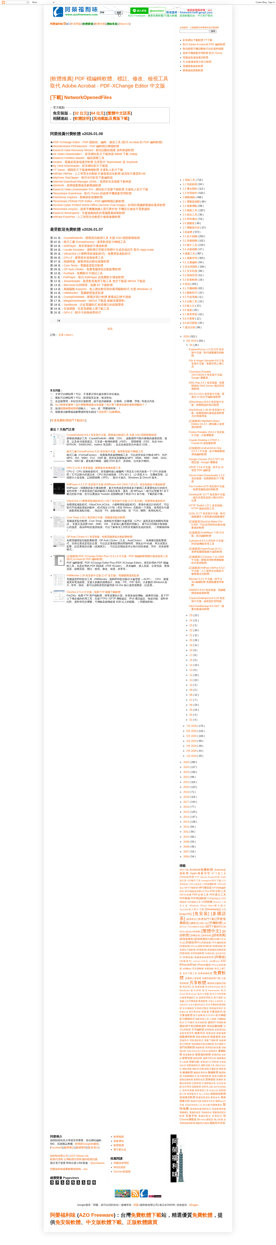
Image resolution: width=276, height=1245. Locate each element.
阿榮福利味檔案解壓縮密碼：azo (69, 1169)
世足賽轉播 (198, 968)
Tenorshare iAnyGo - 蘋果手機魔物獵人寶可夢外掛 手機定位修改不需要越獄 (101, 209)
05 (191, 710)
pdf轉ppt (187, 968)
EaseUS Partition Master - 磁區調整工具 (78, 158)
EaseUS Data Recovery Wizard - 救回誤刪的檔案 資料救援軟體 (93, 150)
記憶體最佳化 (209, 1083)
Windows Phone (198, 905)
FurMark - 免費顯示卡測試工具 (83, 273)
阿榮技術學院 (121, 1163)
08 (191, 695)
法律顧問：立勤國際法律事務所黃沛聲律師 (199, 27)
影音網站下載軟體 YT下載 (197, 40)
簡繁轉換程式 (193, 1065)
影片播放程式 (214, 1011)
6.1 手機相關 (190, 288)
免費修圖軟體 (205, 973)
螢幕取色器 (199, 1079)
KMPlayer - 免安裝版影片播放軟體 (85, 245)
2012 (186, 826)
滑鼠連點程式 (196, 1040)
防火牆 (206, 1105)
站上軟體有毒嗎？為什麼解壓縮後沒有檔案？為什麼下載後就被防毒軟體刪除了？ (101, 404)
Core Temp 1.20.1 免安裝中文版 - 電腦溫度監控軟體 (96, 517)
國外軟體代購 (89, 1159)
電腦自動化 (204, 1116)
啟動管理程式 (206, 997)
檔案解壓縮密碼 (69, 408)
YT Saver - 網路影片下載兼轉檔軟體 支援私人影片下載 (88, 169)
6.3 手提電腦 (190, 297)
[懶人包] (204, 923)
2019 (186, 792)
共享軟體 (197, 982)
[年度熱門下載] (206, 919)
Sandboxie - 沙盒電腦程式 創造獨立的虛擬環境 (94, 304)
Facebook (56, 1147)
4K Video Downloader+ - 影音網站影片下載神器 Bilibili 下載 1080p (95, 154)
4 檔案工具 (189, 253)
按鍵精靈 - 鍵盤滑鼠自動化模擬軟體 (86, 261)
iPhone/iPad (188, 964)
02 (191, 714)
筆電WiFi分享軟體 (209, 1062)
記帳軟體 (196, 1083)
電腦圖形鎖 (206, 1112)
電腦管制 (191, 1115)
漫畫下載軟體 (211, 1040)
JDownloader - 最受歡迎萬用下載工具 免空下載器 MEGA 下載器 (104, 281)
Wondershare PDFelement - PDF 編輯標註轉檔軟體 (86, 146)
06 (191, 705)
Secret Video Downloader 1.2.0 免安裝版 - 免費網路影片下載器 (206, 478)
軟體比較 (214, 1090)
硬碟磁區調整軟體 (193, 70)
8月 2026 (191, 340)
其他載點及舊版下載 (110, 118)
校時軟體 (209, 1029)
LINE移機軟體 (209, 884)
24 (191, 620)
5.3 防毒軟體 (190, 279)
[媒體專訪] (191, 919)
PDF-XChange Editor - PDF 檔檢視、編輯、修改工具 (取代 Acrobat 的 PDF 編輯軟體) (107, 142)
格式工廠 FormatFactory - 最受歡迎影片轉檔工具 (95, 241)
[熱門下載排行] (213, 926)
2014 (186, 816)
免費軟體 (202, 1215)
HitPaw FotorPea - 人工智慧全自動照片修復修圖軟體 (86, 216)
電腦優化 (184, 1112)
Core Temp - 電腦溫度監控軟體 (83, 265)
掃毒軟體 (221, 1022)
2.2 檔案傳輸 (190, 206)
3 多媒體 (188, 232)
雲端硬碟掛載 (219, 1109)
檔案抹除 (211, 1033)
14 (191, 665)
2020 (186, 787)
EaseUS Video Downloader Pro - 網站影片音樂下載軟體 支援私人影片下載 (100, 189)
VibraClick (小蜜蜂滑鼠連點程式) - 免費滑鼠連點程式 (97, 253)
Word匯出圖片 (217, 905)
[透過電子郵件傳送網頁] (58, 320)
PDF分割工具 (218, 891)
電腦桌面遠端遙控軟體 (195, 57)
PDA (207, 891)
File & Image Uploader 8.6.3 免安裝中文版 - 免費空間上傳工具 (206, 363)
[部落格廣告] (187, 939)
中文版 (93, 1222)
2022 (186, 777)
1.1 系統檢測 (190, 184)
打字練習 (189, 1022)
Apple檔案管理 (200, 873)
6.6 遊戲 (188, 310)
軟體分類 (100, 23)
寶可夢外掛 (195, 1011)
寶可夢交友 (120, 1149)
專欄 (203, 1011)
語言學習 (186, 1086)
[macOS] (186, 914)
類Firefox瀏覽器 (205, 1119)
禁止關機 (184, 1062)
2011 (186, 831)
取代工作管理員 (218, 994)
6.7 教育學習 (190, 314)
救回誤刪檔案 (215, 1026)
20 (191, 640)
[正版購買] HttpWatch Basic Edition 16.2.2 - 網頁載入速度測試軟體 (206, 424)
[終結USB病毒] (193, 931)
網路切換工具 (208, 1065)
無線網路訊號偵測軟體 (203, 1044)
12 (191, 675)
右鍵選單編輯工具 (189, 997)
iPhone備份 (204, 964)
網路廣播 (187, 1069)
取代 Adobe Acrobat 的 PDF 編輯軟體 (204, 44)
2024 (186, 767)
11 (191, 680)
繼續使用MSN (200, 1072)
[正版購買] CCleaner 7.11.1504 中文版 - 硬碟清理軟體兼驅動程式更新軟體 (206, 559)
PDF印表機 (186, 894)
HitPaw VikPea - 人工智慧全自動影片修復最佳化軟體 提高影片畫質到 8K (99, 173)
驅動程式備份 (202, 1123)
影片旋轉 (198, 1015)
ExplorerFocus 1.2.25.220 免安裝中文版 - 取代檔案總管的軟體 (206, 352)
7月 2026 (191, 726)
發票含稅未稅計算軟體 (197, 1051)
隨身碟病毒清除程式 (200, 1109)
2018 (186, 797)
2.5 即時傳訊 (190, 219)
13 (191, 670)
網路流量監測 (211, 1069)
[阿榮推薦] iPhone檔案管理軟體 (196, 946)
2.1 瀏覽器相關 (191, 201)
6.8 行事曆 (189, 318)
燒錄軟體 (199, 1047)
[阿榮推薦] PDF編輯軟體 (213, 942)
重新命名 (215, 1097)
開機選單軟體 (208, 1101)
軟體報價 (119, 1145)
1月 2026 (191, 756)
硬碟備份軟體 (203, 1054)
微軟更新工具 (202, 1019)
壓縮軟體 (202, 1001)
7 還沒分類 (189, 327)
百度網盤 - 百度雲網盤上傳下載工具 (86, 308)
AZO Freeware (96, 1215)
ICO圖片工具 (194, 880)
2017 (186, 802)
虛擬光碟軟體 (219, 1076)
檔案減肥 (221, 1033)
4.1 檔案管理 (190, 258)
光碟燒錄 (209, 968)
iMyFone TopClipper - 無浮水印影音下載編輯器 (83, 177)
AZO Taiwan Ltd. (79, 1155)
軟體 (76, 1222)
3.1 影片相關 (190, 236)
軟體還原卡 (192, 1094)
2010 (186, 836)
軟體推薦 (119, 1136)
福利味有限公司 (59, 1155)
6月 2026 (191, 731)
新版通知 (119, 1141)
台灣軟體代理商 (72, 1159)
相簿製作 (212, 1051)
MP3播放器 (205, 887)
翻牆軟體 (213, 1072)
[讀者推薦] (219, 935)
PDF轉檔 (185, 898)
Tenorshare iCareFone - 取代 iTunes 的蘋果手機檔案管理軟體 (92, 193)
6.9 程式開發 (190, 323)
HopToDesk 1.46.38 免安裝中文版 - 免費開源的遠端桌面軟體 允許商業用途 (207, 412)
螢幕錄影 (210, 1079)
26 (191, 345)
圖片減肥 (218, 997)
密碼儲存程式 (216, 1008)
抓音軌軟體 (201, 1022)
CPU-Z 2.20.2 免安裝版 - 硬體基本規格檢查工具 (94, 467)
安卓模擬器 (188, 1008)
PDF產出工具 (218, 894)
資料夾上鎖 (207, 1086)
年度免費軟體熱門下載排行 (68, 420)
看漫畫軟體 (188, 1054)
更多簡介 (93, 1147)
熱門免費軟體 (187, 1047)
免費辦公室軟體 (193, 978)
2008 (186, 846)
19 (191, 645)
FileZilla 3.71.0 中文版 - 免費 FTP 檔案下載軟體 (94, 592)
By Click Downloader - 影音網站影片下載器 (80, 165)
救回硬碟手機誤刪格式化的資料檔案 (203, 48)
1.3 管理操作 (190, 193)
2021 (186, 782)
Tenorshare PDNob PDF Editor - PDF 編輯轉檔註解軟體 (88, 201)
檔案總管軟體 (187, 1036)
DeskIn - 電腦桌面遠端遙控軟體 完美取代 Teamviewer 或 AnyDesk (95, 162)
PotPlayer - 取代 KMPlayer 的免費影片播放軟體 (93, 277)
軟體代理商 (56, 1159)
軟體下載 (111, 1222)
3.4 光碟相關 (190, 249)
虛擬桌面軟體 (186, 1079)
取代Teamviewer (211, 990)
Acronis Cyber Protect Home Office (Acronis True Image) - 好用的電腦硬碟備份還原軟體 (109, 205)
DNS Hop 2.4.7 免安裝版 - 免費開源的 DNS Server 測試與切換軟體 (206, 385)
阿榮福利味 (63, 1215)
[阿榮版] (220, 957)
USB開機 (207, 901)
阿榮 (136, 1205)
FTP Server (201, 877)
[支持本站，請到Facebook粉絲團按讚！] (68, 23)
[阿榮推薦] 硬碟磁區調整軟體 (211, 949)
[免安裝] (201, 913)
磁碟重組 (221, 1058)
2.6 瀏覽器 (189, 223)
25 (191, 615)
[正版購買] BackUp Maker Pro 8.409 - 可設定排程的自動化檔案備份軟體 (207, 524)
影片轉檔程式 (187, 1018)
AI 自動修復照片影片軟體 (197, 61)
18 (191, 650)
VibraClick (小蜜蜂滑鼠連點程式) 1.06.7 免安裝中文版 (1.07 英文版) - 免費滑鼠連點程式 (116, 500)
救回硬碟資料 (198, 1026)
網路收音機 (198, 1069)
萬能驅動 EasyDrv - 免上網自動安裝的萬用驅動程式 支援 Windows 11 (108, 289)
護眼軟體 (196, 1086)
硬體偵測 (187, 1058)
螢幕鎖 (219, 1079)
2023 (186, 772)
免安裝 (63, 1222)
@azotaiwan (97, 1163)
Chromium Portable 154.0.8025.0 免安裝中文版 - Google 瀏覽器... (206, 374)
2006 (186, 856)
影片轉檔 (220, 1015)
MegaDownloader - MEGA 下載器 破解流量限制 (94, 300)
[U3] (224, 909)
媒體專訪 (69, 1147)
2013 (186, 821)
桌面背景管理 (187, 1033)
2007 (186, 851)
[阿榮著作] (186, 961)
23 (191, 625)
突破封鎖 (194, 1061)
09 (191, 690)
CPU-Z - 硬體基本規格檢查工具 (84, 257)
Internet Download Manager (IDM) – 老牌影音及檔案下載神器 (92, 181)
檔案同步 (200, 1033)
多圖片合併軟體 (215, 1001)
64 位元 (97, 113)
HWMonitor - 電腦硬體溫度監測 (83, 292)
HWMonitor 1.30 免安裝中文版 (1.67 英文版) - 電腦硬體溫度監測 (103, 575)
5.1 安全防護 (190, 271)
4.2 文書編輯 (190, 262)
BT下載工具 (219, 873)
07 (191, 700)
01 (191, 719)
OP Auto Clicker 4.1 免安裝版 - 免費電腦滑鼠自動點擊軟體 (99, 536)
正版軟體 (137, 1222)
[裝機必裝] (195, 935)
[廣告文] (194, 923)
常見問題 (76, 23)
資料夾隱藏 (188, 1090)
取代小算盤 (203, 994)
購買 (152, 1222)
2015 (186, 812)
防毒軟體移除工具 (193, 1105)
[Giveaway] (213, 909)
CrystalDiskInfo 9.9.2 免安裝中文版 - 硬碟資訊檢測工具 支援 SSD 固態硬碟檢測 (111, 434)
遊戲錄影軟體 (218, 1093)
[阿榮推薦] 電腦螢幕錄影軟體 (198, 957)
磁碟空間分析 (209, 1058)
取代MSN (196, 990)
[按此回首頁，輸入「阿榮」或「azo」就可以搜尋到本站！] (178, 1181)
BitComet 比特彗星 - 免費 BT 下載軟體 (88, 285)
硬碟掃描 (216, 1054)
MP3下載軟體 (191, 887)
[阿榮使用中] (193, 942)
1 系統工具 (189, 180)
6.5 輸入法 (189, 305)
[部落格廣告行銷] (203, 939)
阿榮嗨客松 (216, 1105)
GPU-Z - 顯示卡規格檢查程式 (82, 312)
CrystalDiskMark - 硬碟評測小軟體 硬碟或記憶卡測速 (97, 296)
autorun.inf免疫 (201, 961)
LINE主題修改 (195, 884)
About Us (124, 23)
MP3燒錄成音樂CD (194, 891)
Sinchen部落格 (122, 1171)
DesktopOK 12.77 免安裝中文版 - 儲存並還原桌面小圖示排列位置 (207, 497)
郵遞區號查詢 (203, 1097)
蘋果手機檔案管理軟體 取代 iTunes (202, 53)
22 (191, 630)
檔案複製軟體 (203, 1037)
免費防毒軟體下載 (211, 978)
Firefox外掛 (214, 877)
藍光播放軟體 (204, 1076)
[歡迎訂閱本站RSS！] (65, 23)
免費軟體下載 (146, 1215)
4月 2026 (191, 741)
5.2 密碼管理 (190, 275)
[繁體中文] (211, 931)
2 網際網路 (189, 197)
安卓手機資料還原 (196, 1004)
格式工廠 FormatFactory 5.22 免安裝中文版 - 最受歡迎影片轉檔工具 (105, 451)
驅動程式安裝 (217, 1123)
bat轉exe (215, 961)
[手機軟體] (215, 923)
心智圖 (213, 1019)
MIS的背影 (120, 1167)
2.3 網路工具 (190, 210)
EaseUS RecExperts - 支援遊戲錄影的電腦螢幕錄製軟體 (89, 213)
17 (191, 655)
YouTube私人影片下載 (192, 909)
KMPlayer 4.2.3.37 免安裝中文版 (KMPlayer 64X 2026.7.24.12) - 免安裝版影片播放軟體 (116, 484)
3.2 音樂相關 (190, 240)
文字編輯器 (198, 1029)
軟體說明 (82, 118)
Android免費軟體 (201, 869)
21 (191, 635)
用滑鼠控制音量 (213, 1047)
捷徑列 (212, 1022)
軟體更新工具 (202, 1090)
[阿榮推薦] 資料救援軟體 (192, 953)
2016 (186, 806)
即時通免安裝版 (213, 987)
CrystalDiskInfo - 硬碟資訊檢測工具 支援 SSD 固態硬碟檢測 (102, 237)
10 (191, 685)
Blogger (193, 1205)
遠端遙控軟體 (187, 1097)
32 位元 (80, 113)
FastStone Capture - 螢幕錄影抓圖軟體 (78, 197)
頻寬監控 (217, 1116)
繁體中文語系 (119, 113)
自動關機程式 (189, 1076)
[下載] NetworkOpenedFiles (81, 97)
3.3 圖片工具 (190, 245)
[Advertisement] (110, 48)
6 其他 (187, 284)
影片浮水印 (209, 1015)
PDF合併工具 (200, 894)
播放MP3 (185, 1026)
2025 (186, 762)
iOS (223, 960)
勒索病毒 (199, 986)
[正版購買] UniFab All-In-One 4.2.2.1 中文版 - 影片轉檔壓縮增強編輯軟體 (207, 451)
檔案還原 (215, 1036)
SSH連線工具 (194, 902)
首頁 (110, 328)
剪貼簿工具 (188, 986)
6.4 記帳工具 (190, 301)
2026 (186, 336)
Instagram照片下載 (211, 880)
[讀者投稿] (206, 935)
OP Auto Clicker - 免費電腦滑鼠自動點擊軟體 (92, 269)
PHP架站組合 (214, 898)
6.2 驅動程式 (190, 292)
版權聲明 (81, 1147)
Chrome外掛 (187, 877)
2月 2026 (191, 750)
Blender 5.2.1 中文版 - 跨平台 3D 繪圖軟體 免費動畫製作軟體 (206, 582)
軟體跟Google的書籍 (87, 1143)
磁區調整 (197, 1058)
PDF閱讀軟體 (198, 898)
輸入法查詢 (204, 1094)
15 (191, 660)
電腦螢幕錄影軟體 (193, 66)
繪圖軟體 (187, 1072)
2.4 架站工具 (190, 214)
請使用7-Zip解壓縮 (109, 412)
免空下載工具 (190, 973)
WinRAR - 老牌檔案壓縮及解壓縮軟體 (77, 185)
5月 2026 (191, 736)
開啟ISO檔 (196, 1101)
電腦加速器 (195, 1112)
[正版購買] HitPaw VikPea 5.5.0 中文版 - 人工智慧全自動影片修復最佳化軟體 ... (207, 570)
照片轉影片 (220, 1044)
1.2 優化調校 (190, 188)
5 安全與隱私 (190, 266)
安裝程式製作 (201, 1008)
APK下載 (184, 870)
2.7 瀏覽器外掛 (191, 227)
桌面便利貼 (220, 1029)
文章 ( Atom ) (65, 335)
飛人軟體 (218, 1119)
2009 (186, 841)
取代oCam (191, 994)
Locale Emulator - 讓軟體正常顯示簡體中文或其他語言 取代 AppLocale (109, 249)
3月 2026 (191, 746)
